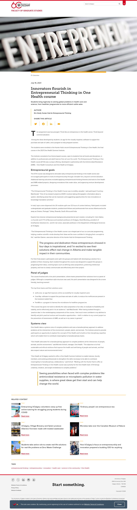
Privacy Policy (15, 488)
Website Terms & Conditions (94, 504)
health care (56, 468)
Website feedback (16, 490)
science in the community (71, 468)
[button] (37, 123)
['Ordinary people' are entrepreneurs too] (74, 410)
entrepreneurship (36, 468)
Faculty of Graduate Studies (26, 10)
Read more (25, 416)
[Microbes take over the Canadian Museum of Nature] (74, 429)
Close (119, 504)
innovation (47, 468)
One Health (85, 468)
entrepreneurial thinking (19, 468)
